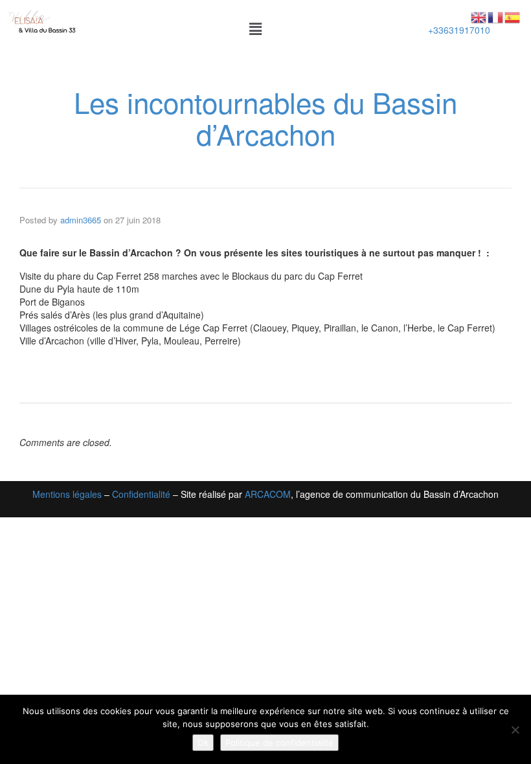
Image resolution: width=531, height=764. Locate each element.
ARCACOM (268, 494)
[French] (496, 16)
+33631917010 (459, 29)
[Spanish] (512, 16)
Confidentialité (141, 494)
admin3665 (80, 220)
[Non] (514, 729)
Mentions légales (67, 494)
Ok (203, 742)
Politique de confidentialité (279, 742)
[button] (256, 28)
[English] (479, 16)
